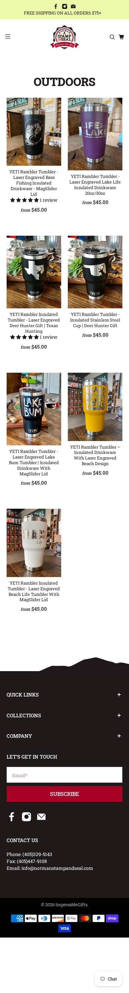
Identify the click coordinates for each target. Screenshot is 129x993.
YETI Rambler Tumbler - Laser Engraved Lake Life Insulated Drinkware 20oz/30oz (95, 184)
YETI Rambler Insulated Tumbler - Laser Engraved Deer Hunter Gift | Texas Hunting (34, 322)
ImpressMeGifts (71, 904)
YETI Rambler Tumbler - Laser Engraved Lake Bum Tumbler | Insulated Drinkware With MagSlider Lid (34, 462)
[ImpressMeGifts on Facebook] (55, 7)
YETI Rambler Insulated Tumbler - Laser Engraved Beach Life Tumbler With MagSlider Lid (34, 591)
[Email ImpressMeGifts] (73, 7)
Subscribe (64, 793)
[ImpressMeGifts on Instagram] (64, 7)
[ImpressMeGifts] (64, 37)
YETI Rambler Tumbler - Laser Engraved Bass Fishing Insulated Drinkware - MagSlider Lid (33, 183)
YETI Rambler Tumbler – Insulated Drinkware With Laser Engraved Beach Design (95, 455)
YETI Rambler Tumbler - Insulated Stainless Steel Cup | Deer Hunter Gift (95, 319)
